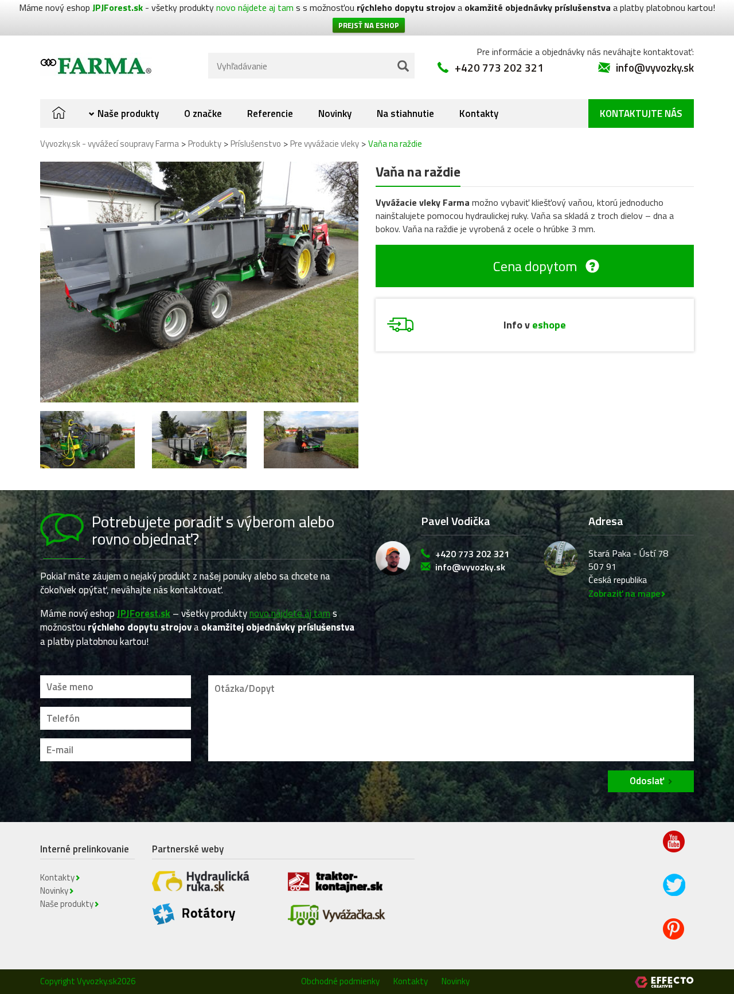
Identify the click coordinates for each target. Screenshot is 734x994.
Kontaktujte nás (641, 113)
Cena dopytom (535, 266)
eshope (549, 324)
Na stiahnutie (405, 113)
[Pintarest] (674, 937)
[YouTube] (674, 850)
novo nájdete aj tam (255, 7)
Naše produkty (128, 113)
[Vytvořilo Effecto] (664, 981)
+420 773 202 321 (499, 67)
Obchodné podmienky (340, 981)
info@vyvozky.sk (655, 67)
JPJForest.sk (117, 7)
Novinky (335, 113)
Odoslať (647, 780)
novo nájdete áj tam (289, 613)
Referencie (270, 113)
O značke (203, 113)
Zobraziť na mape (624, 593)
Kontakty (478, 113)
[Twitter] (674, 893)
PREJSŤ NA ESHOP (368, 25)
